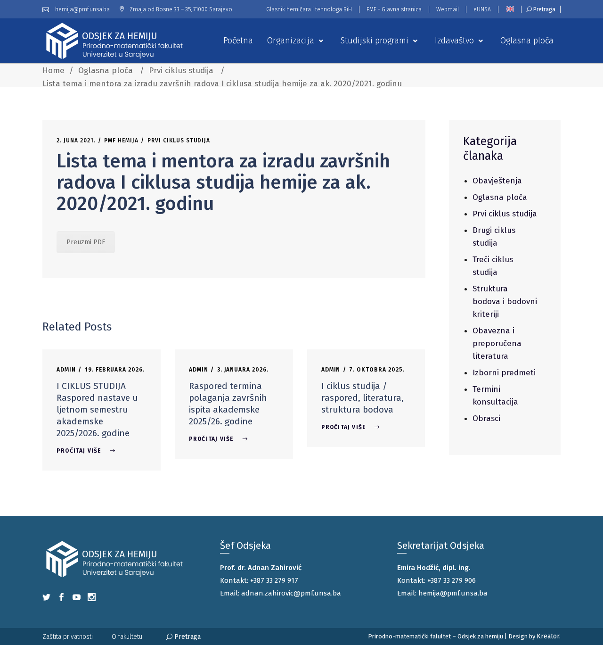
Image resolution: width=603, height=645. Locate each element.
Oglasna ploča (105, 70)
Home (53, 70)
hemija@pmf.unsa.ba (453, 593)
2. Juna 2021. (76, 140)
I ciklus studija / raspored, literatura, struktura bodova (362, 397)
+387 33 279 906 (451, 580)
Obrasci (486, 418)
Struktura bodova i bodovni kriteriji (505, 301)
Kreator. (549, 636)
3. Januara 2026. (243, 369)
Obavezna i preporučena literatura (497, 343)
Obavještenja (497, 181)
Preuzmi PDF (85, 242)
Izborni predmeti (504, 373)
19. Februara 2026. (115, 369)
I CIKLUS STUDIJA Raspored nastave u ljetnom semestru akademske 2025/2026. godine (97, 409)
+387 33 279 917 (274, 580)
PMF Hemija (121, 140)
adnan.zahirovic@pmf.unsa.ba (291, 593)
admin (66, 369)
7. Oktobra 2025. (376, 369)
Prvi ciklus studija (181, 70)
